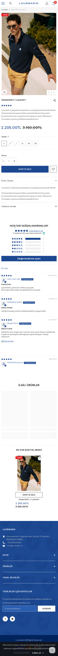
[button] (49, 92)
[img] (6, 276)
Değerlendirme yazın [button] (29, 258)
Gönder (46, 608)
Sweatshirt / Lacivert (29, 499)
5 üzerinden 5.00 (36, 231)
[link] (14, 429)
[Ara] (10, 3)
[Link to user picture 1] (7, 346)
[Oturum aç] (46, 3)
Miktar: (4, 156)
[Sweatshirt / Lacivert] (29, 473)
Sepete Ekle (29, 495)
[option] (29, 54)
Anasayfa (4, 9)
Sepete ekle (24, 169)
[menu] (3, 3)
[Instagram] (12, 618)
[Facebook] (5, 618)
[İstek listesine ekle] (53, 169)
